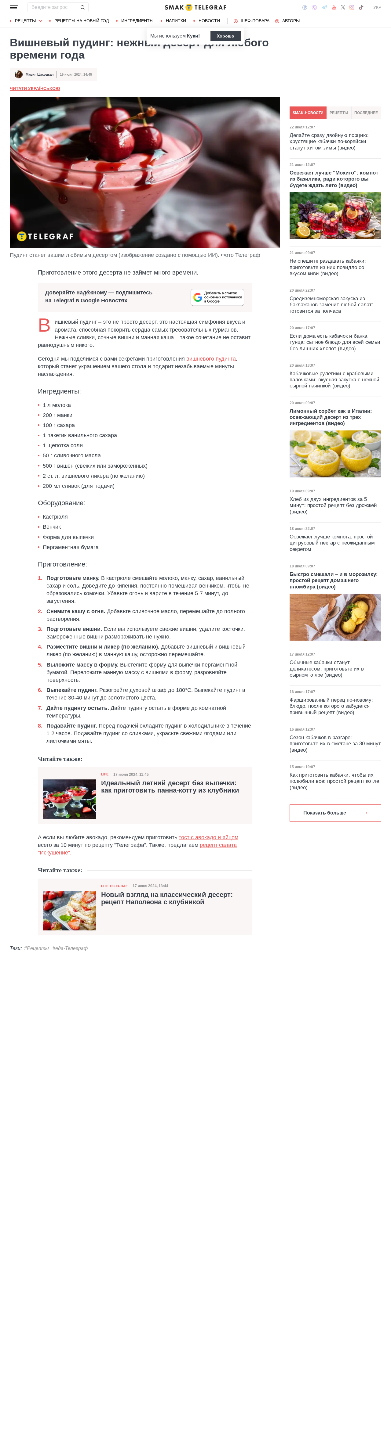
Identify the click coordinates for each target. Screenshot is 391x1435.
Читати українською (35, 88)
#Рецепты (36, 948)
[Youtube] (334, 7)
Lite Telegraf (114, 886)
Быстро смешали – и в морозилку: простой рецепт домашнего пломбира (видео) (334, 580)
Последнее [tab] (366, 113)
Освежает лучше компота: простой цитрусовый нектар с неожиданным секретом (332, 543)
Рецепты (25, 20)
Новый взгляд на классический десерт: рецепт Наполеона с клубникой (167, 898)
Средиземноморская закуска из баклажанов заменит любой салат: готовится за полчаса (331, 305)
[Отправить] (82, 7)
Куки (192, 35)
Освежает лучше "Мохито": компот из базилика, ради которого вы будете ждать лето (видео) (334, 179)
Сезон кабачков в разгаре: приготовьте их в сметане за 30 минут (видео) (335, 744)
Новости (209, 20)
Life (104, 774)
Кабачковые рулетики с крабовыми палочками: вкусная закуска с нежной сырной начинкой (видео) (334, 380)
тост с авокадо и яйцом (208, 837)
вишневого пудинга (211, 359)
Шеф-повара (255, 20)
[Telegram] (324, 7)
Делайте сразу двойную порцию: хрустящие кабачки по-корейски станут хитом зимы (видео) (329, 141)
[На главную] (195, 7)
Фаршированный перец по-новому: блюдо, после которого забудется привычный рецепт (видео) (331, 706)
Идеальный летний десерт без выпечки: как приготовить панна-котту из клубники (170, 786)
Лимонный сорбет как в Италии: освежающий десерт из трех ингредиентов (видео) (331, 417)
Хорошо (225, 36)
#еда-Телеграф (70, 948)
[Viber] (314, 7)
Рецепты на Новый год (81, 20)
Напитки (176, 20)
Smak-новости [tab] (308, 113)
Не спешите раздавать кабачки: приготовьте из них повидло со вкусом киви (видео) (328, 267)
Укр (377, 7)
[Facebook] (304, 7)
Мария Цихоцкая (39, 74)
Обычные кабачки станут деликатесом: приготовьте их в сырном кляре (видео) (327, 669)
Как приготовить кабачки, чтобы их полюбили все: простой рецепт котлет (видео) (335, 781)
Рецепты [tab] (339, 113)
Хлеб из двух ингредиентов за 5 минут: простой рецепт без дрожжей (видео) (333, 505)
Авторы (291, 20)
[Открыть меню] (14, 7)
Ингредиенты (137, 20)
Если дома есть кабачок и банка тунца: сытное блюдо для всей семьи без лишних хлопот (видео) (335, 342)
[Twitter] (343, 7)
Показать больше (324, 812)
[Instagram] (351, 7)
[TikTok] (361, 7)
